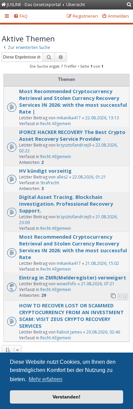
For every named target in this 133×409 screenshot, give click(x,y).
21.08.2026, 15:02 (102, 263)
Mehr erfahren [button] (45, 379)
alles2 (62, 177)
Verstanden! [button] (66, 396)
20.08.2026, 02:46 (103, 332)
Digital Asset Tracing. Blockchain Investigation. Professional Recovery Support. (66, 203)
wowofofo (66, 284)
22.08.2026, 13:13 (102, 118)
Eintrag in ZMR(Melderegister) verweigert (72, 277)
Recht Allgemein (55, 123)
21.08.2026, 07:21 (98, 284)
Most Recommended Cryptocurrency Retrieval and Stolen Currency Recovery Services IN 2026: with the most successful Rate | (73, 101)
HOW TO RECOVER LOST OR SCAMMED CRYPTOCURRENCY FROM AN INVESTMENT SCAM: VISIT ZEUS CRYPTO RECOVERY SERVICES (71, 315)
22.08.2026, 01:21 (89, 177)
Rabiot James (69, 332)
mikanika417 (69, 118)
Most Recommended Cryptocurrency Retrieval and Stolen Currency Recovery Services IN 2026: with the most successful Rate (73, 246)
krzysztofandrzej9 (74, 145)
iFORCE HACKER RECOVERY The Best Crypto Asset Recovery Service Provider (72, 135)
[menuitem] (129, 5)
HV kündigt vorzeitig (45, 170)
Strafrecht (49, 183)
